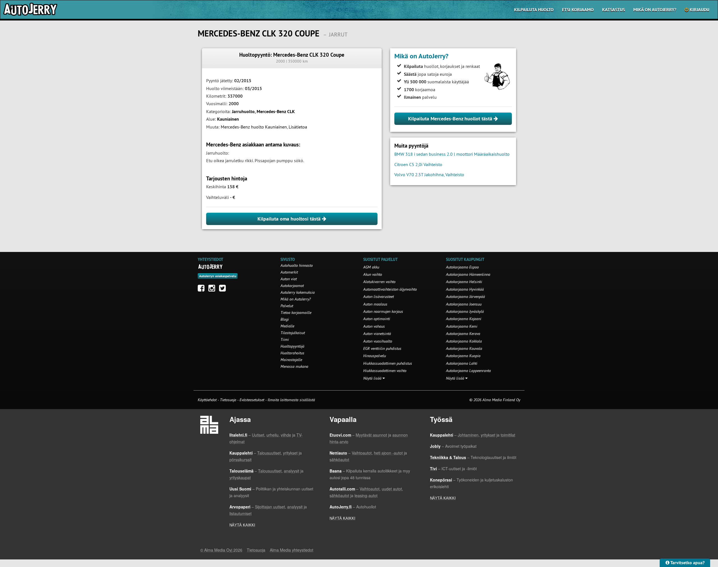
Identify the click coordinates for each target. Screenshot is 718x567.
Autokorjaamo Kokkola (464, 341)
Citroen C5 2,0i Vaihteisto (418, 164)
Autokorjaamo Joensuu (464, 304)
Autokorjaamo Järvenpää (465, 296)
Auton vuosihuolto (377, 341)
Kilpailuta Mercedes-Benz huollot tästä (451, 118)
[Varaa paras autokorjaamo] (210, 266)
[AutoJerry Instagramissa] (213, 289)
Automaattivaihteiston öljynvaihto (390, 289)
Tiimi (284, 339)
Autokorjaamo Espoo (462, 267)
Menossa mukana (294, 366)
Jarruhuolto (243, 111)
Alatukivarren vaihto (379, 281)
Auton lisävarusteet (378, 296)
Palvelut (286, 305)
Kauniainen (228, 119)
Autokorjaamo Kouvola (464, 348)
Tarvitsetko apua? (687, 563)
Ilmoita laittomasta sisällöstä (291, 399)
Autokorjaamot (292, 285)
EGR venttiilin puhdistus (382, 348)
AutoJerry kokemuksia (297, 292)
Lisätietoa (298, 127)
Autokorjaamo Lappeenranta (468, 370)
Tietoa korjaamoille (295, 312)
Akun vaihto (372, 274)
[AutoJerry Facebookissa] (202, 289)
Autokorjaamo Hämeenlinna (468, 274)
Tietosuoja (228, 399)
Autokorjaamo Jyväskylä (465, 311)
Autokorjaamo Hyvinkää (465, 289)
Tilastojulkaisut (292, 332)
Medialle (287, 326)
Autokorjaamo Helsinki (464, 281)
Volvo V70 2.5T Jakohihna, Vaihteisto (429, 174)
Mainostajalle (291, 359)
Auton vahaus (374, 326)
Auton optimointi (376, 318)
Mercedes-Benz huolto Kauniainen (254, 127)
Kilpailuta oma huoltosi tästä (289, 218)
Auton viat (288, 278)
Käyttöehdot (208, 399)
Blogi (284, 319)
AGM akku (371, 267)
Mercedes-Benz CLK (276, 111)
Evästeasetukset (252, 399)
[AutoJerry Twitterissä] (224, 289)
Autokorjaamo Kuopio (463, 355)
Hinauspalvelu (374, 355)
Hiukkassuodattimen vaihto (384, 370)
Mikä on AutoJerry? (654, 10)
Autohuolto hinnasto (296, 265)
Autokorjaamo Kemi (461, 326)
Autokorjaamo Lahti (461, 363)
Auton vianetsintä (377, 333)
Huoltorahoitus (292, 352)
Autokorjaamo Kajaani (463, 318)
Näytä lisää (373, 378)
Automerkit (289, 272)
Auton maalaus (375, 304)
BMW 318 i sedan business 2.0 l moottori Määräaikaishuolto (452, 154)
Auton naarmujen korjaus (383, 311)
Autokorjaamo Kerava (463, 333)
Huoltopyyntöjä (292, 346)
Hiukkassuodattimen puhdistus (387, 363)
